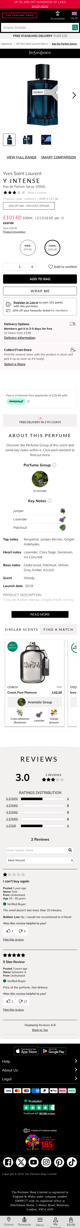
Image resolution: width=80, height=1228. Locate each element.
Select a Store (14, 364)
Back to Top (40, 1030)
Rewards (24, 1224)
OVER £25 (40, 36)
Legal (6, 1079)
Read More (40, 614)
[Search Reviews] (70, 850)
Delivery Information (19, 338)
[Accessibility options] (57, 13)
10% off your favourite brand (31, 310)
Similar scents (21, 629)
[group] (40, 36)
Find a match (58, 629)
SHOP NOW (40, 6)
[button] (74, 95)
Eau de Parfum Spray (64, 43)
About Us (10, 1070)
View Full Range (22, 157)
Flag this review (13, 939)
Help (6, 1061)
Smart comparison (58, 157)
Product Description (14, 231)
